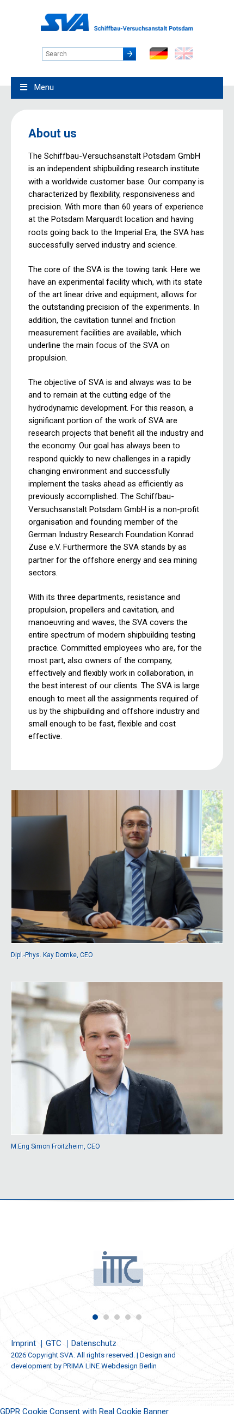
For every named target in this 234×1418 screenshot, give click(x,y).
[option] (117, 1268)
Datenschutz (93, 1343)
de (159, 53)
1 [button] (95, 1317)
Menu (44, 87)
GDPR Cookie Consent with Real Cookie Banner (84, 1411)
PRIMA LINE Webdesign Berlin (110, 1366)
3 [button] (117, 1317)
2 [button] (106, 1317)
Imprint (23, 1343)
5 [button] (138, 1317)
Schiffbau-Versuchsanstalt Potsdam (117, 22)
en (184, 53)
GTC (53, 1343)
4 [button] (128, 1317)
